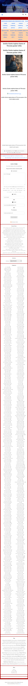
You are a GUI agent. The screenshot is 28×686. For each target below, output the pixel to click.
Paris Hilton (20, 492)
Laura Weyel (20, 365)
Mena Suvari (20, 428)
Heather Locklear (7, 570)
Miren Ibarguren (20, 444)
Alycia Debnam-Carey (7, 305)
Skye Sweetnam (20, 573)
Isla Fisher (7, 585)
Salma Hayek (19, 537)
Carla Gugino (7, 410)
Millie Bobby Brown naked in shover (14, 239)
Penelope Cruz (19, 496)
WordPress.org (14, 672)
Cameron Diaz (7, 396)
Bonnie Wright (7, 381)
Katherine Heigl (20, 314)
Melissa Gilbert (20, 425)
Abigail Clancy (7, 268)
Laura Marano (19, 362)
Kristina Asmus (20, 349)
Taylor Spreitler (20, 602)
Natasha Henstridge (20, 466)
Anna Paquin (7, 339)
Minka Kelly (20, 440)
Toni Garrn (20, 609)
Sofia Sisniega (19, 575)
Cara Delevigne (7, 406)
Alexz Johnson (7, 289)
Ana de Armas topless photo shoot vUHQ (14, 245)
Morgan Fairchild (20, 454)
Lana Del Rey (19, 356)
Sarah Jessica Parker (20, 551)
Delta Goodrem (7, 476)
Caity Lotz (7, 395)
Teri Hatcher (20, 603)
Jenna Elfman (7, 606)
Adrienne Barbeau (7, 277)
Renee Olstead (20, 518)
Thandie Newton (20, 604)
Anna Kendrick (7, 337)
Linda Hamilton (20, 385)
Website (15, 210)
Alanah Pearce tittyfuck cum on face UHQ (14, 236)
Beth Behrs (7, 371)
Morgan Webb (19, 456)
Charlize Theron (7, 429)
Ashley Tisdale (7, 360)
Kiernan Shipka (20, 335)
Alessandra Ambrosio (7, 284)
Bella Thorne (7, 370)
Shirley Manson (20, 568)
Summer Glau (19, 592)
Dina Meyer (7, 485)
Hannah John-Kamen (7, 561)
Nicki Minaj (20, 472)
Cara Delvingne (7, 408)
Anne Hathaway (7, 347)
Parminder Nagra (20, 494)
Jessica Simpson (7, 629)
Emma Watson (6, 522)
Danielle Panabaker (7, 469)
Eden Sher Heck (7, 490)
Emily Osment (7, 514)
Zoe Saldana (20, 630)
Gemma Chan (7, 548)
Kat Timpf (20, 305)
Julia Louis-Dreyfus (19, 283)
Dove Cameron (7, 486)
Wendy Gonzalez (20, 618)
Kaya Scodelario (20, 324)
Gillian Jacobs (6, 554)
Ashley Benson (7, 357)
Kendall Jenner (20, 332)
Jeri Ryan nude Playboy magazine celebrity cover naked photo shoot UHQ (14, 251)
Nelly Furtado (19, 471)
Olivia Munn (20, 486)
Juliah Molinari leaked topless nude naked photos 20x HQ (14, 233)
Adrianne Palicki (7, 276)
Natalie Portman (19, 464)
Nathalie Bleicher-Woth (19, 467)
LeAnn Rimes (19, 371)
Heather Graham (7, 568)
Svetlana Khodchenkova (19, 593)
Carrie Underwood (7, 416)
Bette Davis (7, 372)
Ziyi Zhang (20, 629)
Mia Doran (20, 429)
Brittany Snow (7, 390)
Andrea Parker (7, 327)
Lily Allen (19, 381)
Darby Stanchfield (7, 470)
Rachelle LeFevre (20, 514)
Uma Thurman (19, 611)
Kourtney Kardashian (20, 341)
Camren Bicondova (7, 400)
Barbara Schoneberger (7, 368)
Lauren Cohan (19, 368)
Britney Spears (6, 387)
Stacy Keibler (19, 589)
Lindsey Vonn (19, 388)
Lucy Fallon (20, 393)
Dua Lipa (7, 489)
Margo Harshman (20, 404)
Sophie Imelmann (20, 583)
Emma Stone (6, 521)
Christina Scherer (7, 445)
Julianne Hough (20, 289)
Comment (14, 171)
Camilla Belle (7, 398)
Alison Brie (7, 299)
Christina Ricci (7, 444)
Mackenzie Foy (20, 397)
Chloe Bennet (6, 435)
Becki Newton (7, 369)
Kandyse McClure (20, 297)
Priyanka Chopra (20, 505)
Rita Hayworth (19, 523)
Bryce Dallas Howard (7, 393)
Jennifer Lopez (7, 618)
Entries (14, 670)
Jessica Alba (7, 623)
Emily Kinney (7, 512)
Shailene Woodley (19, 560)
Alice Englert (7, 293)
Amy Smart (7, 325)
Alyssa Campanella (7, 307)
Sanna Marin (20, 541)
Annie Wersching (7, 349)
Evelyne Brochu (7, 537)
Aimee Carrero (7, 279)
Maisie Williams (20, 401)
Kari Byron (20, 301)
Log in (14, 669)
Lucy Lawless (19, 395)
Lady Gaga (20, 355)
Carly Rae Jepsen (7, 412)
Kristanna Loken (20, 343)
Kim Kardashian (20, 337)
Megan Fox (20, 420)
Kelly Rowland (19, 331)
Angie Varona (7, 333)
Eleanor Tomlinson (7, 494)
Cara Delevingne (7, 407)
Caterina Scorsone (7, 420)
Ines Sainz (7, 581)
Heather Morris (7, 571)
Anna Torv (7, 344)
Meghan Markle (20, 421)
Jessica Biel (7, 624)
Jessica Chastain (7, 625)
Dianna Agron (7, 484)
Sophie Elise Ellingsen (20, 581)
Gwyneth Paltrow (7, 558)
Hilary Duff (7, 573)
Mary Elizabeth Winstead (19, 415)
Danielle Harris (7, 467)
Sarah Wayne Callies (20, 555)
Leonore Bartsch (20, 377)
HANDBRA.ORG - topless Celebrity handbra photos (21, 35)
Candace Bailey (7, 401)
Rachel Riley (20, 510)
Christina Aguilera (6, 440)
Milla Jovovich (19, 438)
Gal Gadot (7, 545)
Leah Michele (19, 370)
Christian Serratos (7, 439)
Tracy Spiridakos (20, 610)
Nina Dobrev (19, 480)
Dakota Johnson (7, 461)
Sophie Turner (19, 586)
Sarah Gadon (19, 548)
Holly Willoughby (7, 578)
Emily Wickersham (7, 518)
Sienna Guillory (20, 570)
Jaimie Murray (7, 594)
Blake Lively (7, 378)
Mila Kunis (20, 435)
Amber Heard (6, 319)
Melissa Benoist (20, 423)
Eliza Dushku (6, 498)
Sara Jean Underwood (20, 543)
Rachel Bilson (19, 507)
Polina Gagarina (20, 504)
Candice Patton (7, 403)
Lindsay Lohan (19, 387)
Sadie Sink (20, 536)
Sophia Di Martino (19, 579)
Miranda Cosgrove (19, 441)
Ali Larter (7, 290)
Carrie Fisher (7, 414)
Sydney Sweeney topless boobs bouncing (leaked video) (14, 237)
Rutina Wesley (19, 535)
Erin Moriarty (7, 530)
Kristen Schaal (19, 345)
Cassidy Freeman (7, 417)
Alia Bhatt (7, 292)
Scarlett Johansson (19, 556)
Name (14, 194)
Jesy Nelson (7, 633)
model (20, 447)
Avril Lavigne (7, 364)
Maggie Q (20, 400)
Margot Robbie (19, 406)
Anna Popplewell (7, 340)
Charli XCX (7, 428)
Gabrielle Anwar (7, 542)
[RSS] (26, 14)
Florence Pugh (7, 541)
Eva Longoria (7, 533)
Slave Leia (20, 574)
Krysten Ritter (19, 350)
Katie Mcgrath (19, 320)
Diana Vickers (6, 480)
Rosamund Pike (20, 527)
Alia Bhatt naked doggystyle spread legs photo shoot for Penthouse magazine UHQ (14, 247)
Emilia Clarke (11, 152)
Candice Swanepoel (7, 404)
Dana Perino (7, 464)
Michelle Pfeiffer (20, 432)
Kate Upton (20, 311)
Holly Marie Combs (7, 577)
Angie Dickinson (7, 331)
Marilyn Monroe (20, 413)
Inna (7, 583)
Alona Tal (7, 303)
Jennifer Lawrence (6, 617)
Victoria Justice (19, 617)
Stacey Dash (20, 587)
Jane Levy (7, 598)
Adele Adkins (7, 273)
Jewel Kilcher (19, 267)
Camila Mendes (7, 397)
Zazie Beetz (20, 627)
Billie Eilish (7, 375)
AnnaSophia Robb (7, 345)
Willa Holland (19, 622)
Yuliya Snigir (20, 624)
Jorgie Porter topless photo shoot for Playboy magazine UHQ (14, 252)
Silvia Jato (20, 572)
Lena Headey (19, 375)
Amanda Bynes (7, 311)
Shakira (19, 561)
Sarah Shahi (20, 554)
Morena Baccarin (20, 453)
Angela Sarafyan (7, 328)
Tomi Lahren (20, 608)
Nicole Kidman (20, 474)
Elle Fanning (7, 503)
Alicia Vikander (7, 296)
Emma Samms (7, 520)
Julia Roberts (19, 284)
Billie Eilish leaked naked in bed (14, 238)
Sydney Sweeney (20, 594)
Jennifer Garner (7, 616)
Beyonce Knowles (7, 374)
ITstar (20, 683)
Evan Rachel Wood (7, 535)
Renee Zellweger (20, 520)
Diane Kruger (7, 482)
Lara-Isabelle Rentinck (20, 357)
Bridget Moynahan (7, 383)
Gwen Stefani (7, 556)
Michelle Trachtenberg (19, 434)
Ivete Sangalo (7, 587)
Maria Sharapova (20, 409)
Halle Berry (7, 560)
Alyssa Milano (6, 308)
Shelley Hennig (20, 567)
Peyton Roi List (20, 499)
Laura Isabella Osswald (19, 360)
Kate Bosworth (20, 307)
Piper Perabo (19, 503)
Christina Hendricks (6, 441)
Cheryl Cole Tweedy (7, 434)
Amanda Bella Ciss (7, 309)
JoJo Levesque (19, 275)
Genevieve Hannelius (7, 549)
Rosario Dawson (20, 528)
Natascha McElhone (20, 465)
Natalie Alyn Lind (20, 461)
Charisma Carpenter (7, 427)
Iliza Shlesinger (7, 580)
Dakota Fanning (7, 460)
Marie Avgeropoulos (19, 412)
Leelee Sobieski (20, 372)
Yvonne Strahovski (19, 625)
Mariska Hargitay (20, 414)
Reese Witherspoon (19, 517)
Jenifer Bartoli (7, 605)
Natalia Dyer (19, 460)
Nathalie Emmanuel (20, 469)
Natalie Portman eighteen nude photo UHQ (12, 155)
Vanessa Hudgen (19, 615)
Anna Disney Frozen (7, 334)
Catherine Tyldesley (7, 423)
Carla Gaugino (7, 409)
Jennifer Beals (7, 613)
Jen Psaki (7, 604)
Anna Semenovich (7, 343)
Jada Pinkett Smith (7, 591)
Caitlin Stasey (6, 394)
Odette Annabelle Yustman (20, 482)
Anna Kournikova (7, 338)
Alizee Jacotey (7, 300)
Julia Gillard (20, 282)
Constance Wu (7, 453)
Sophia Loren (19, 580)
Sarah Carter (20, 546)
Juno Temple (20, 293)
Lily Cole (19, 382)
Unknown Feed (15, 222)
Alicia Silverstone (7, 295)
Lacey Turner (19, 353)
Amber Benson (7, 318)
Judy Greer (20, 281)
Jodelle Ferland (20, 270)
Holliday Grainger (7, 575)
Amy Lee (7, 324)
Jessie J (7, 631)
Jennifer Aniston (7, 612)
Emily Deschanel (7, 511)
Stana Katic (20, 590)
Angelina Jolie (6, 330)
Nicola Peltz (20, 473)
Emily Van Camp (7, 516)
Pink (20, 502)
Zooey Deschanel (19, 633)
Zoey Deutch (20, 631)
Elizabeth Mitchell (7, 502)
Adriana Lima (7, 275)
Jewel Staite (20, 268)
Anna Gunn (7, 335)
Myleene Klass (19, 457)
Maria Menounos (20, 408)
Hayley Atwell (6, 566)
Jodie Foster (20, 273)
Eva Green (7, 532)
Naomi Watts (19, 459)
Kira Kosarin (20, 339)
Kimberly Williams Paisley (20, 338)
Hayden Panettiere (6, 565)
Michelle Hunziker (19, 431)
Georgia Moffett (7, 552)
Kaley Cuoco (19, 296)
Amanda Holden (7, 312)
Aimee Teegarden (7, 280)
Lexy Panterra (19, 378)
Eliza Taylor (7, 499)
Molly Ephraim (19, 448)
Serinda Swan (19, 559)
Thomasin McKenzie (20, 605)
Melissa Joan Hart (19, 426)
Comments (14, 671)
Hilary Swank (7, 574)
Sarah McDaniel (20, 552)
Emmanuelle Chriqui (7, 523)
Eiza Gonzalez (7, 492)
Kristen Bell (20, 344)
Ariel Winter (7, 356)
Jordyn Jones (20, 277)
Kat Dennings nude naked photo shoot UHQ (15, 157)
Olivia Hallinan (20, 484)
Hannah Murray (7, 562)
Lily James (20, 384)
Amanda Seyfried (7, 314)
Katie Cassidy (19, 318)
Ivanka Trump (6, 586)
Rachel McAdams (20, 508)
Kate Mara (20, 309)
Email (14, 202)
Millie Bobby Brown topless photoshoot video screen (14, 234)
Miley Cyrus (19, 436)
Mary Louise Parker (19, 416)
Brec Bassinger (7, 382)
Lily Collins (20, 383)
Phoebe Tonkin (20, 501)
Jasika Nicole (7, 602)
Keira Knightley (19, 326)
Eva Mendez (7, 534)
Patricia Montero (20, 495)
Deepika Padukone (7, 474)
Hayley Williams (7, 567)
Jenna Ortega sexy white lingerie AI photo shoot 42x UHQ (14, 227)
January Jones (6, 600)
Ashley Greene (7, 358)
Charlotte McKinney (7, 433)
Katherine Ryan (20, 315)
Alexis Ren (7, 288)
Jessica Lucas (7, 627)
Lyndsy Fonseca (20, 396)
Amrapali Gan (6, 320)
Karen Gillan (20, 300)
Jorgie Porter (20, 279)
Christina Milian (7, 442)
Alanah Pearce (7, 283)
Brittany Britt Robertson (7, 389)
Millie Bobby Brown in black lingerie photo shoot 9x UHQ (14, 230)
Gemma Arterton (7, 546)
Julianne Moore (20, 290)
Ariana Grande (6, 355)
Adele (7, 271)
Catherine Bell (7, 421)
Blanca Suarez (7, 379)
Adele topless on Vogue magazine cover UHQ (14, 249)
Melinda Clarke (20, 422)
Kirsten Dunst (19, 340)
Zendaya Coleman (19, 628)
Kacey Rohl (20, 294)
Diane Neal (7, 483)
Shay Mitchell (19, 566)
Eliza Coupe (7, 497)
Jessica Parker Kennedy (7, 628)
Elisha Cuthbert (7, 496)
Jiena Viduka (20, 269)
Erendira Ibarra (7, 526)
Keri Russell (20, 333)
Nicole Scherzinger (19, 476)
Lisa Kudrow (20, 389)
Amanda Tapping (7, 315)
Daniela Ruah (7, 465)
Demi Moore (7, 478)
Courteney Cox (7, 457)
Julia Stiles (20, 286)
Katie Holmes (19, 319)
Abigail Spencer (7, 269)
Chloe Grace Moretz (6, 436)
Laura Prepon (19, 363)
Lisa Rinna (20, 390)
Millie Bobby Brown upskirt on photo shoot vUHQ (14, 244)
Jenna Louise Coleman (7, 609)
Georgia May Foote (7, 551)
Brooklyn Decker (7, 391)
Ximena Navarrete (19, 623)
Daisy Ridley (7, 459)
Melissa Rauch (19, 427)
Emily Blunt (7, 510)
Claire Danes (7, 448)
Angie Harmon (7, 332)
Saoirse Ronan (19, 542)
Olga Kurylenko (20, 483)
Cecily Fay (7, 426)
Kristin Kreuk (19, 347)
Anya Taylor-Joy (7, 351)
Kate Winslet (19, 312)
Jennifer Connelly (7, 615)
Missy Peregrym (20, 446)
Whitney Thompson (19, 621)
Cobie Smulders (7, 452)
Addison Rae (7, 270)
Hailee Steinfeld (7, 559)
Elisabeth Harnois (7, 495)
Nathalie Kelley (20, 470)
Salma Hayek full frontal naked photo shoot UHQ (14, 243)
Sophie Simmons (20, 585)
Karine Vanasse (20, 302)
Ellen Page (7, 504)
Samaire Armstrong (19, 539)
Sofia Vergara (19, 577)
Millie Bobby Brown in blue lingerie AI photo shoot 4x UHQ (14, 231)
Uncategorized (19, 612)
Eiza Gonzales (7, 491)
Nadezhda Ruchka (19, 458)
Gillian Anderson (7, 553)
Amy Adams (7, 322)
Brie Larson (7, 385)
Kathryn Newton (20, 317)
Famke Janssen (7, 539)
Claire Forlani (7, 450)
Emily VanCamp (7, 517)
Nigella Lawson (20, 477)
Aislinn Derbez (7, 282)
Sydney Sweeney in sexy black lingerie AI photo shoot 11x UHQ (14, 232)
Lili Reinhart (20, 379)
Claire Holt (7, 451)
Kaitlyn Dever (19, 295)
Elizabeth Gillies (7, 501)
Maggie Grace (19, 398)
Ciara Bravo (7, 447)
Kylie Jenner (20, 351)
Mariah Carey (19, 410)
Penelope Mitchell (19, 497)
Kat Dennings (19, 303)
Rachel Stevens (20, 511)
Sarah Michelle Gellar (20, 553)
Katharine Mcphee (19, 313)
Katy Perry (19, 322)
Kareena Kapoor (20, 299)
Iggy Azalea (7, 579)
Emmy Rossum (6, 524)
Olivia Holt (20, 485)
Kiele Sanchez (19, 334)
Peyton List (20, 498)
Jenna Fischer (7, 608)
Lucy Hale (20, 394)
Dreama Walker (7, 488)
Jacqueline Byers (7, 589)
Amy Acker (7, 321)
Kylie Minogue (19, 352)
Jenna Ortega (7, 610)
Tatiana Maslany (20, 599)
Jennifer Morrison (7, 621)
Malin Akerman (20, 402)
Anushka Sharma (7, 350)
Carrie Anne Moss (7, 413)
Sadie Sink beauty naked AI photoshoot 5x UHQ (14, 229)
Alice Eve (7, 294)
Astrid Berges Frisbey (7, 362)
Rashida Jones (19, 516)
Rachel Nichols (20, 509)
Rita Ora (19, 524)
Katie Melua (20, 321)
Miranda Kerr (19, 442)
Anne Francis (7, 346)
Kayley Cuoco (19, 325)
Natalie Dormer (20, 463)
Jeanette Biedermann (7, 603)
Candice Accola (7, 402)
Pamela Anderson (20, 491)
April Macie (7, 353)
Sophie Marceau (20, 584)
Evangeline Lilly (7, 536)
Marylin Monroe (20, 417)
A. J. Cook (7, 267)
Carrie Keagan (7, 415)
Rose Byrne (20, 529)
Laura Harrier (19, 359)
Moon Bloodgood (20, 452)
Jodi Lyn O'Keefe (20, 271)
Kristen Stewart (19, 346)
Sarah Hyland (19, 549)
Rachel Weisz (19, 512)
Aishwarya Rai (7, 281)
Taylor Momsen (20, 600)
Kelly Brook (20, 330)
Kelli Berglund (19, 327)
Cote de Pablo (7, 456)
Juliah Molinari (20, 288)
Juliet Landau (19, 292)
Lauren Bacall (19, 366)
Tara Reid (20, 598)
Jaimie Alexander (7, 593)
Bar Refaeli (7, 365)
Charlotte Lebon (7, 432)
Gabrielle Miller (7, 543)
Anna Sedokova (7, 341)
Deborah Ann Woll (7, 473)
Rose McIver (20, 533)
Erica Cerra (7, 527)
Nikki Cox (20, 478)
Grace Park (7, 555)
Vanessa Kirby (19, 616)
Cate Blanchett (7, 419)
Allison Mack (7, 301)
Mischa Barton (19, 445)
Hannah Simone (7, 564)
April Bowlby (7, 352)
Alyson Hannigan (7, 306)
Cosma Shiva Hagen (7, 454)
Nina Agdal (20, 479)
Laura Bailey (20, 358)
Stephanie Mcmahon (20, 591)
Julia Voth (20, 287)
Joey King (19, 274)
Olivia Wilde (19, 489)
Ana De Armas (7, 326)
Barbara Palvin (7, 366)
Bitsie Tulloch (6, 377)
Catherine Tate (7, 422)
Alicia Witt (7, 297)
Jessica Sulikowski (7, 630)
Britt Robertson (7, 388)
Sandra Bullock (20, 540)
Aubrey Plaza (7, 363)
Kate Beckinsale (20, 306)
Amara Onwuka (7, 317)
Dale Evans (7, 463)
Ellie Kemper (7, 505)
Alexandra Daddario (6, 286)
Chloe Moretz (7, 438)
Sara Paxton (20, 545)
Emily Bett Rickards (7, 509)
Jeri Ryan (7, 622)
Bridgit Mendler (7, 384)
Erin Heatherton (7, 529)
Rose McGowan (20, 532)
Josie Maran (20, 280)
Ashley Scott (7, 359)
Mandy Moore (19, 403)
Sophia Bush (20, 578)
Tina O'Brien (20, 606)
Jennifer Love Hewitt (6, 619)
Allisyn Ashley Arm (7, 302)
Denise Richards (7, 479)
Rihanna (19, 522)
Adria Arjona (7, 274)
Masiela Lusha (19, 419)
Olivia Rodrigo (19, 488)
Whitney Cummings (19, 619)
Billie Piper (7, 376)
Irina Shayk (7, 584)
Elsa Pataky (7, 507)
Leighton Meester (20, 374)
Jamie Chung (7, 596)
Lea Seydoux (20, 369)
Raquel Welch (19, 515)
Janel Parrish (7, 599)
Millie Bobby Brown (19, 439)
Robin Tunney (19, 526)
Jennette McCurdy (7, 611)
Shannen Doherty (20, 562)
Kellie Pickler (19, 328)
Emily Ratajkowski (7, 515)
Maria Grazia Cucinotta (19, 407)
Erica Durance (6, 528)
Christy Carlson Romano (7, 446)
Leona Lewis (20, 376)
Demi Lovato (7, 477)
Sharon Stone (19, 565)
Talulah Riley (19, 596)
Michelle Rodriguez (19, 433)
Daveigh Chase (7, 471)
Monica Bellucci (20, 451)
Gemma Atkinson (7, 547)
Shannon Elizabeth (19, 564)
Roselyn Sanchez (20, 534)
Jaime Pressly (7, 592)
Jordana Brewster (20, 276)
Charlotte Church (7, 431)
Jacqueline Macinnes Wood (7, 590)
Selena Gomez (19, 558)
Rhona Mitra (20, 521)
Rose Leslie (20, 530)
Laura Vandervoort (19, 364)
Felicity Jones (7, 540)
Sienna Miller (19, 571)
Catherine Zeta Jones (7, 425)
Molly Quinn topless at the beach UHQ (14, 242)
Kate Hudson (19, 308)
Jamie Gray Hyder (7, 597)
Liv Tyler (19, 391)
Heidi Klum (7, 572)
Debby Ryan (7, 472)
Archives (7, 261)
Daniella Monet (7, 466)
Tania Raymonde (20, 597)
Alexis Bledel (7, 287)
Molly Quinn (19, 450)
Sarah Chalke (19, 547)
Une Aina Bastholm (19, 613)
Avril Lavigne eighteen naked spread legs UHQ (14, 240)
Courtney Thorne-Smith (7, 458)
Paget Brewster (20, 490)
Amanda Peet (7, 313)
